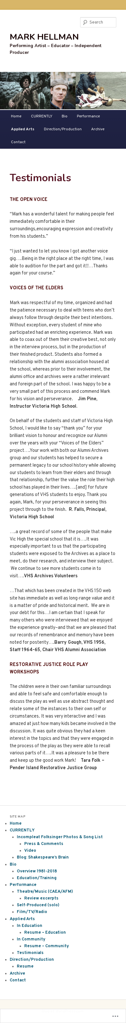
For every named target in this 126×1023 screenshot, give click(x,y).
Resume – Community (46, 946)
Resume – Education (45, 932)
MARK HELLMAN (44, 37)
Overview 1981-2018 (37, 871)
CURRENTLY (41, 116)
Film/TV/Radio (32, 912)
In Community (31, 939)
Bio (65, 116)
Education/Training (37, 878)
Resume (25, 966)
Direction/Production (63, 129)
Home (16, 116)
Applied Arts (22, 129)
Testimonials (30, 953)
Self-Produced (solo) (38, 905)
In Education (29, 926)
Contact (18, 142)
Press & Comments (43, 844)
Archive (97, 129)
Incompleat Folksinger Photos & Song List (60, 837)
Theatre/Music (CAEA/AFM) (45, 891)
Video (30, 850)
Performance (88, 116)
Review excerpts (41, 898)
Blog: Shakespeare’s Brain (43, 857)
